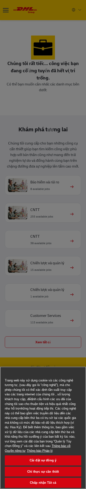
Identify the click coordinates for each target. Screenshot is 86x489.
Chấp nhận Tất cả (43, 482)
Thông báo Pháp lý (40, 451)
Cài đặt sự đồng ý (43, 460)
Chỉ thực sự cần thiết (43, 471)
